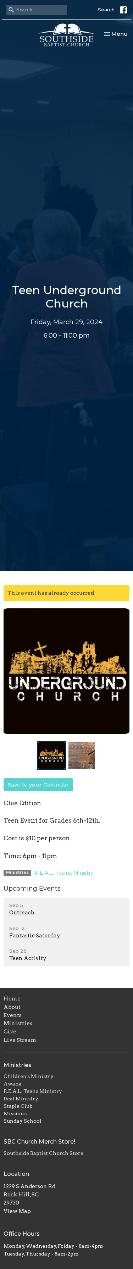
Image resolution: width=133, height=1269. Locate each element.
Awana (13, 1084)
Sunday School (22, 1121)
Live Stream (20, 1040)
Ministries (18, 1023)
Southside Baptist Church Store (43, 1153)
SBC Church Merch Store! (39, 1141)
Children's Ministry (29, 1076)
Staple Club (18, 1106)
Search (106, 9)
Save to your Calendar (38, 784)
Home (12, 999)
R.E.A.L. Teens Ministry (64, 872)
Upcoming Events (32, 888)
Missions (15, 1113)
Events (13, 1015)
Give (10, 1031)
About (12, 1007)
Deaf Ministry (21, 1098)
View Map (17, 1211)
